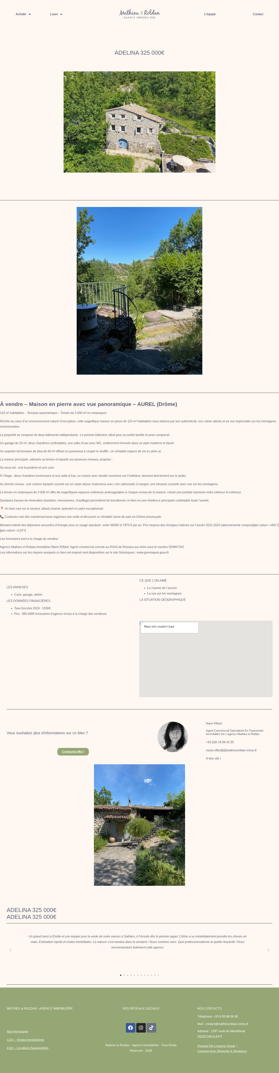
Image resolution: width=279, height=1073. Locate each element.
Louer (54, 14)
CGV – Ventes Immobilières (25, 1039)
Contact (258, 14)
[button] (81, 291)
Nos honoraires (17, 1031)
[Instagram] (141, 1028)
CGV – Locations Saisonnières (27, 1048)
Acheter (21, 14)
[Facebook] (130, 1028)
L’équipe (210, 14)
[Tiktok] (151, 1028)
